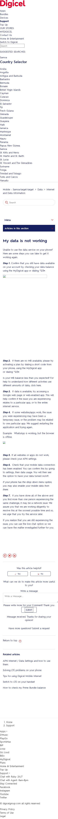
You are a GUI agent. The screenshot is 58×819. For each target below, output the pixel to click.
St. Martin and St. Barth (12, 155)
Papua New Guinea (10, 145)
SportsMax (5, 741)
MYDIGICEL (6, 31)
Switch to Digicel (9, 42)
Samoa (3, 148)
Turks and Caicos (9, 176)
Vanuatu (4, 180)
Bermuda (4, 82)
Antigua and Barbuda (11, 75)
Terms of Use (7, 812)
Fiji (1, 107)
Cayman (4, 93)
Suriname (4, 166)
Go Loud (4, 752)
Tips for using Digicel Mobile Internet (22, 676)
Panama (4, 141)
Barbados (5, 79)
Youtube (4, 794)
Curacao (4, 96)
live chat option (35, 523)
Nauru (3, 138)
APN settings (29, 458)
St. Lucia (4, 159)
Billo (2, 755)
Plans (2, 762)
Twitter (10, 556)
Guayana (4, 121)
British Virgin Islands (10, 89)
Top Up (4, 24)
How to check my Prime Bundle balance (24, 687)
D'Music (4, 734)
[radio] (17, 573)
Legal (3, 816)
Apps (2, 10)
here (39, 385)
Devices (4, 17)
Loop (2, 748)
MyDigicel (5, 759)
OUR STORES (7, 28)
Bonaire (4, 86)
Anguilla (4, 72)
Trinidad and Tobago (10, 173)
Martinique (5, 131)
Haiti (2, 124)
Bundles (4, 14)
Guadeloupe (6, 117)
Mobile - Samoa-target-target (18, 189)
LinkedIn (14, 556)
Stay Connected (8, 783)
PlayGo (4, 738)
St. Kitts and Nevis (9, 152)
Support (4, 21)
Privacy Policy (7, 809)
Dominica (5, 100)
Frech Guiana (7, 110)
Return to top (10, 640)
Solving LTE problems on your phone (22, 670)
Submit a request (41, 628)
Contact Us (6, 35)
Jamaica (4, 128)
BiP (1, 745)
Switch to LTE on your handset (19, 681)
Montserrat (5, 135)
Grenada (4, 114)
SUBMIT (29, 610)
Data (40, 189)
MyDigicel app (20, 270)
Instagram (5, 790)
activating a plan (11, 364)
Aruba (3, 68)
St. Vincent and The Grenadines (16, 162)
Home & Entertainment (12, 38)
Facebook (5, 556)
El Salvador (6, 103)
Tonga (3, 169)
